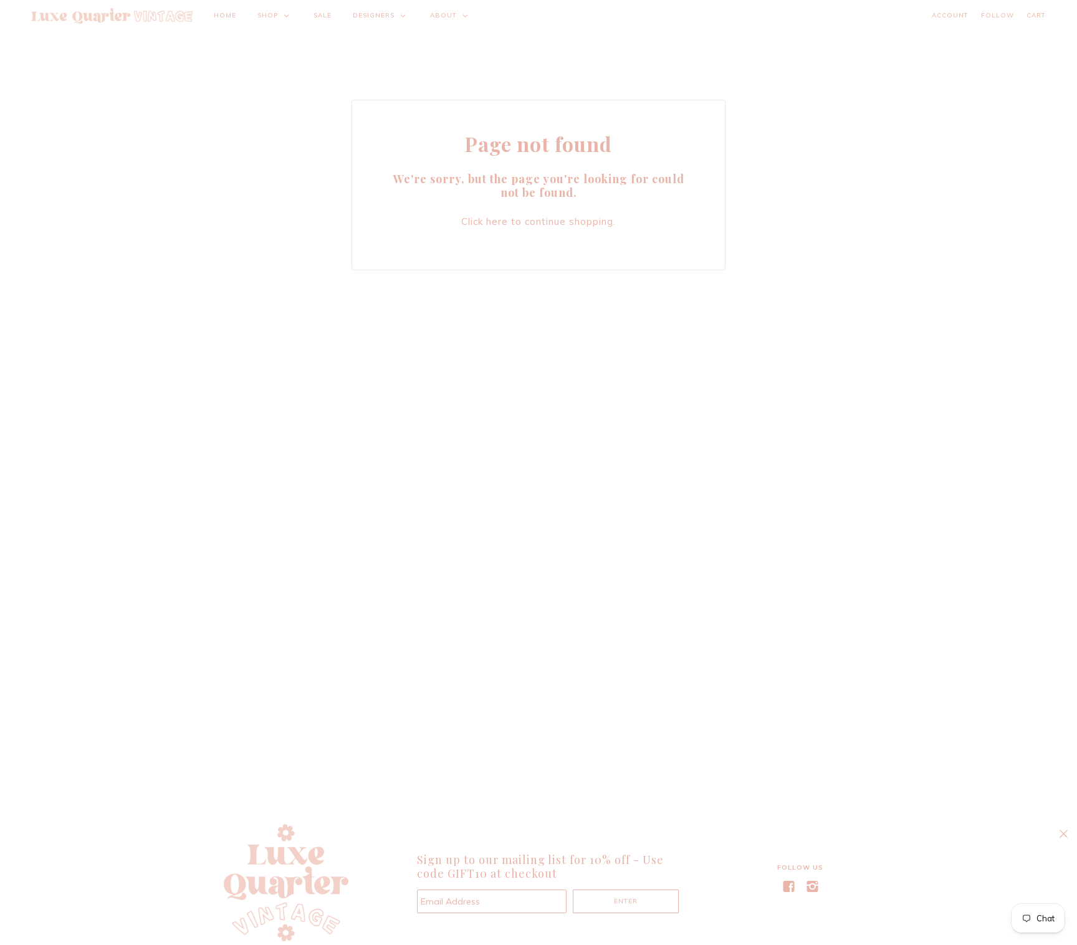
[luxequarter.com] (112, 15)
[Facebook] (788, 886)
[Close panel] (1064, 834)
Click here (484, 221)
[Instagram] (812, 886)
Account (950, 15)
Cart (1036, 15)
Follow (997, 15)
